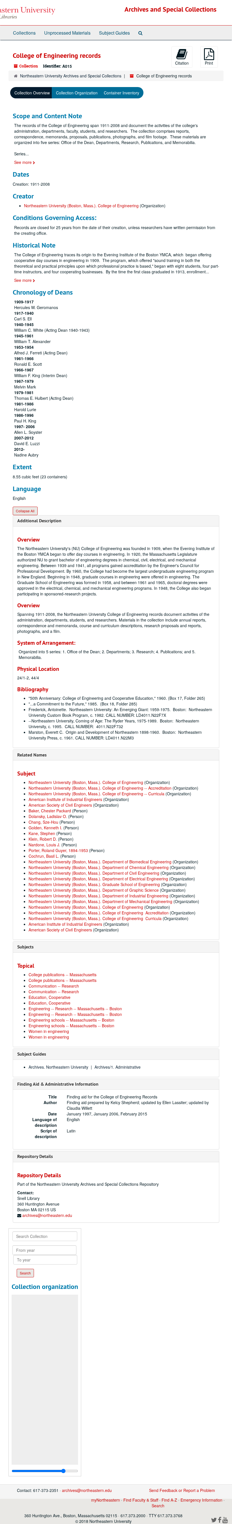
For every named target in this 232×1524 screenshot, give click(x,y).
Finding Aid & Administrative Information (57, 1084)
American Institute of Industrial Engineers (65, 799)
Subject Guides (114, 32)
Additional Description (39, 521)
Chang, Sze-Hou (43, 822)
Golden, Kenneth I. (45, 827)
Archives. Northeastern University (58, 1067)
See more (23, 162)
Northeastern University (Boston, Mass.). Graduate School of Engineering (94, 884)
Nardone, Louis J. (44, 844)
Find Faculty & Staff (140, 1500)
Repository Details (35, 1156)
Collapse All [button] (25, 510)
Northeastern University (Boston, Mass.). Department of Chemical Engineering (99, 867)
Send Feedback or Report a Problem (182, 1490)
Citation (182, 63)
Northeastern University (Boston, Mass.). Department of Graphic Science (94, 890)
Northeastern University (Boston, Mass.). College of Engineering (81, 205)
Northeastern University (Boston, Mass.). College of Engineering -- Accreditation (100, 788)
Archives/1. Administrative (117, 1067)
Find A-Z (169, 1500)
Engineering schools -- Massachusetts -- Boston (71, 1020)
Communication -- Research (54, 986)
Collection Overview (32, 93)
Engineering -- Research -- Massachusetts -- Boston (75, 1008)
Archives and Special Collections (170, 9)
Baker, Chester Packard (50, 810)
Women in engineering (49, 1031)
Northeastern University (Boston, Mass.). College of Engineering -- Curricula (96, 793)
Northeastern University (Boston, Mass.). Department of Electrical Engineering (98, 879)
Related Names (32, 755)
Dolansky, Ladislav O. (48, 816)
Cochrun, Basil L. (44, 856)
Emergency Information (201, 1500)
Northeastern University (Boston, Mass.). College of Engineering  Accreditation (99, 913)
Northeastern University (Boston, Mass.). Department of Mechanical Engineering (100, 901)
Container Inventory (121, 93)
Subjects (25, 947)
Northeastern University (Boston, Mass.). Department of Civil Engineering (94, 873)
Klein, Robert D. (43, 839)
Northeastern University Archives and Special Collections (70, 76)
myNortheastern (105, 1500)
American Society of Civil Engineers (60, 805)
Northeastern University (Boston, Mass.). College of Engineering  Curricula (95, 918)
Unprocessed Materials (67, 32)
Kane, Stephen (42, 833)
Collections (24, 32)
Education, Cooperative (49, 997)
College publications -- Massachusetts (62, 974)
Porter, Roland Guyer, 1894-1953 (58, 850)
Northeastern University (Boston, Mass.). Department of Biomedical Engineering (100, 861)
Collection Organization (77, 93)
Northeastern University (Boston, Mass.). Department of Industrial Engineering (98, 896)
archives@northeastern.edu (47, 1215)
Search (158, 1505)
